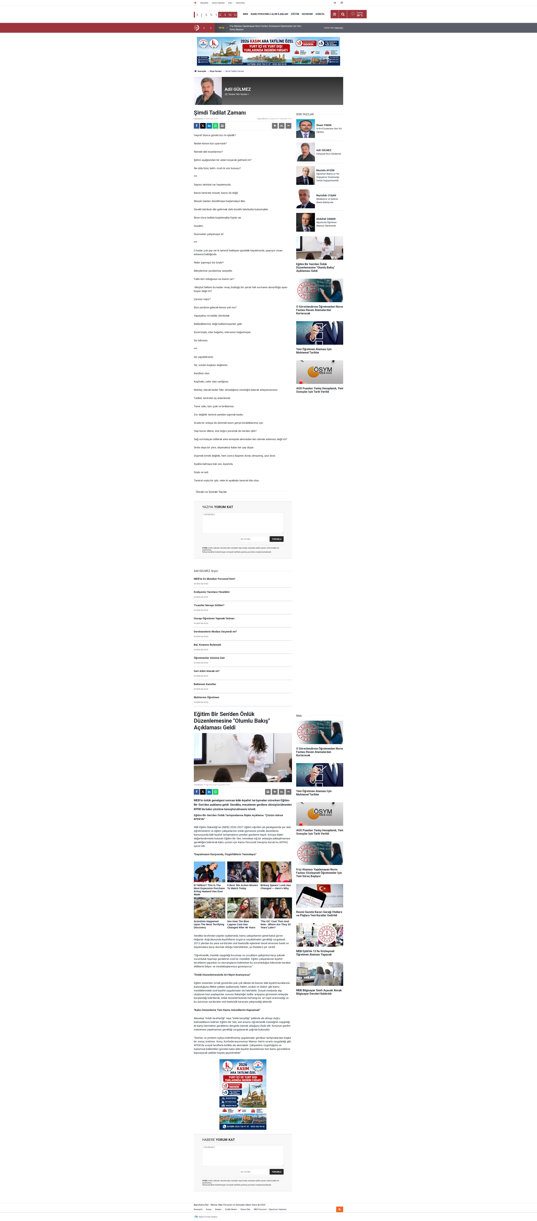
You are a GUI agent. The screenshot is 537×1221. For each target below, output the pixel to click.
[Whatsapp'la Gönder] (215, 126)
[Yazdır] (222, 126)
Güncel (320, 14)
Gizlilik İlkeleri (231, 1209)
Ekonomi (307, 14)
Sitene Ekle (240, 3)
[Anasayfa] (195, 3)
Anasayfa (201, 71)
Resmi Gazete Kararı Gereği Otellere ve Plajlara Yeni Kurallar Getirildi (263, 27)
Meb (245, 14)
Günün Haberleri (218, 3)
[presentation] (203, 28)
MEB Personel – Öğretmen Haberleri (270, 1209)
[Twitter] (203, 126)
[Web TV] (334, 2)
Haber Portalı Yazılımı (208, 1217)
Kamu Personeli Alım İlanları (269, 14)
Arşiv (230, 3)
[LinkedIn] (209, 126)
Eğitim (295, 14)
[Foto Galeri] (341, 2)
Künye (209, 1209)
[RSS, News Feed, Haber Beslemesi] (339, 1209)
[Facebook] (196, 126)
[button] (275, 126)
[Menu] (334, 14)
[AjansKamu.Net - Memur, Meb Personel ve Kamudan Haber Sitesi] (215, 14)
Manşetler (204, 3)
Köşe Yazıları (216, 71)
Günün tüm (333, 27)
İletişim (218, 1209)
